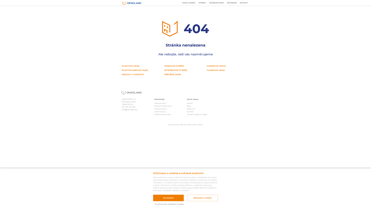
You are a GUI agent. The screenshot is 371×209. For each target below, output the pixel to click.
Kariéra (190, 103)
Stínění (202, 3)
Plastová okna (131, 66)
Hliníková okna (216, 70)
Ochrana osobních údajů (197, 114)
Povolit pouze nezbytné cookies (169, 204)
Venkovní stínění (174, 66)
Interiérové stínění (175, 70)
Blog (189, 106)
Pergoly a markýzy (133, 74)
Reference (232, 3)
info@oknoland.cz (129, 110)
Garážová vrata (216, 3)
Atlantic (200, 125)
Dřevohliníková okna (162, 114)
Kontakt (244, 3)
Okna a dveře (188, 3)
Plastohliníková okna (135, 70)
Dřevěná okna (172, 74)
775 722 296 (130, 107)
